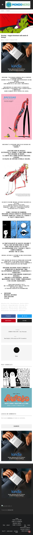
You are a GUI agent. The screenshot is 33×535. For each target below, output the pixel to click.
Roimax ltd (10, 510)
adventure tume (6, 303)
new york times (23, 308)
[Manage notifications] (29, 531)
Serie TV (3, 531)
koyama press (5, 308)
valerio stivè (22, 310)
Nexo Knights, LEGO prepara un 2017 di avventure (15, 337)
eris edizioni (5, 307)
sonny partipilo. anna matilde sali (10, 310)
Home (4, 525)
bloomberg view (15, 303)
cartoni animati (9, 531)
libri (25, 525)
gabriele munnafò (13, 307)
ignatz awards (22, 307)
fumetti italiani (16, 520)
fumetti (7, 39)
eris (26, 305)
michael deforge (14, 308)
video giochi (25, 531)
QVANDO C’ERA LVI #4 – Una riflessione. (18, 330)
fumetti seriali (17, 525)
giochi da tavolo (25, 527)
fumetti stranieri (17, 521)
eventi (16, 532)
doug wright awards (13, 305)
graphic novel (17, 523)
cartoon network (24, 303)
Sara (3, 39)
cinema (28, 525)
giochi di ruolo (25, 529)
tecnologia (16, 531)
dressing (22, 305)
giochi (25, 526)
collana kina (5, 305)
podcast (8, 525)
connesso (9, 418)
